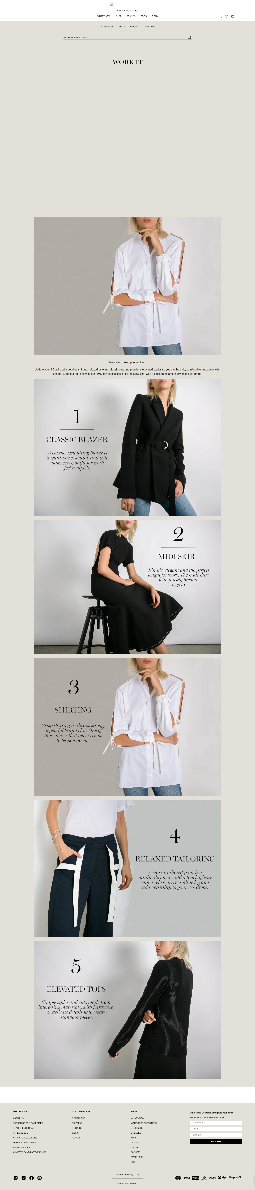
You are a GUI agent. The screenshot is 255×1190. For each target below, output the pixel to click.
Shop (134, 1111)
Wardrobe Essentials (144, 1123)
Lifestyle (149, 27)
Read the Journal (23, 1128)
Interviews (106, 27)
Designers (137, 1128)
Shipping (77, 1123)
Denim (134, 1147)
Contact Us (78, 1118)
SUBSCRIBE (216, 1141)
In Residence (20, 1133)
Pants (134, 1142)
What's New (137, 1118)
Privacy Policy (21, 1147)
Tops (134, 1138)
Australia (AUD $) (124, 1174)
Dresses (136, 1133)
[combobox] (127, 37)
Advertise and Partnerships (29, 1152)
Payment (77, 1138)
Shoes (134, 1162)
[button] (220, 16)
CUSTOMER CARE (81, 1111)
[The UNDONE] (127, 5)
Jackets (135, 1152)
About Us (18, 1118)
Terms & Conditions (24, 1142)
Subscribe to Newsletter (28, 1123)
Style (121, 27)
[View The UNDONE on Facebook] (31, 1177)
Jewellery (137, 1157)
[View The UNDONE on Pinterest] (39, 1177)
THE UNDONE (20, 1111)
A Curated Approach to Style (126, 10)
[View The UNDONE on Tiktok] (23, 1177)
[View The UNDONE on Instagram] (15, 1177)
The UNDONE (130, 1183)
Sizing (75, 1133)
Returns (77, 1128)
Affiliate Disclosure (25, 1138)
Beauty (134, 27)
